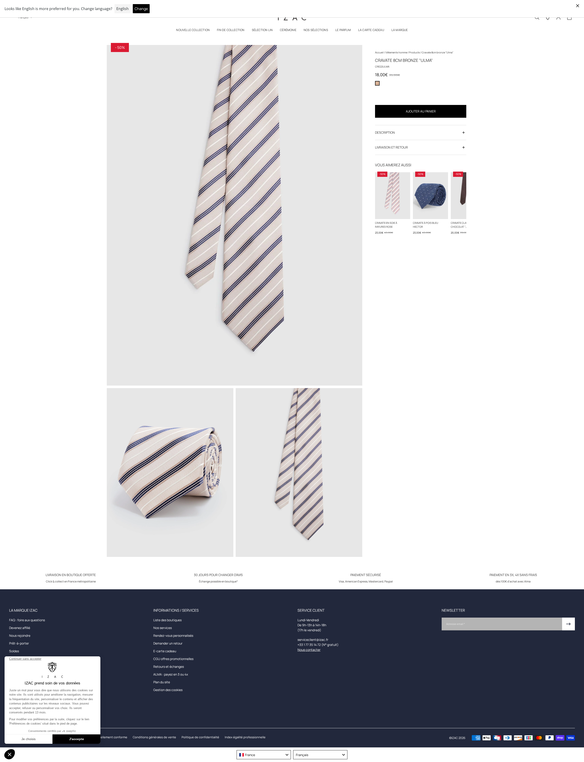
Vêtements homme (397, 52)
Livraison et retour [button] (391, 147)
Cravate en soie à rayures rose (386, 224)
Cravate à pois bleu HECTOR (425, 224)
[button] (192, 31)
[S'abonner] (568, 624)
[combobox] (264, 754)
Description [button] (385, 132)
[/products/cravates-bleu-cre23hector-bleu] (430, 195)
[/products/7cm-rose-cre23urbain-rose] (392, 195)
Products (414, 52)
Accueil (379, 52)
